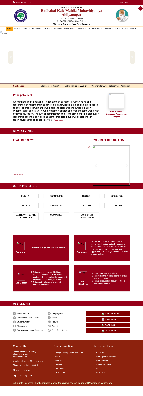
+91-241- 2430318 (23, 2)
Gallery (120, 2)
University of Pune (103, 364)
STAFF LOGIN (110, 319)
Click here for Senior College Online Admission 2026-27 (59, 86)
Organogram (60, 372)
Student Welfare (24, 322)
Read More (58, 120)
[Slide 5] (118, 182)
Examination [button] (68, 29)
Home (9, 29)
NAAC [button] (124, 29)
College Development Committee (69, 352)
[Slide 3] (111, 182)
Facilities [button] (25, 29)
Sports (54, 318)
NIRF (127, 2)
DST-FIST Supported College (71, 19)
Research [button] (107, 29)
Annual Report (101, 352)
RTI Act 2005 (101, 372)
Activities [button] (46, 29)
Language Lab (57, 313)
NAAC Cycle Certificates (106, 356)
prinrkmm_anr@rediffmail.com (31, 361)
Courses (58, 364)
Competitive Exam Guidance (29, 318)
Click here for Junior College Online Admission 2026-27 (109, 86)
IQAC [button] (117, 29)
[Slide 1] (103, 182)
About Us (59, 360)
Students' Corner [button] (94, 29)
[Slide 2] (107, 182)
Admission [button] (80, 29)
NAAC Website (102, 360)
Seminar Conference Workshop (30, 330)
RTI (97, 368)
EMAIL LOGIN (110, 331)
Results (55, 322)
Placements (22, 326)
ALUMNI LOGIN (111, 325)
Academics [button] (36, 29)
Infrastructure (23, 313)
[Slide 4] (115, 182)
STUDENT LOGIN (112, 314)
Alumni (55, 326)
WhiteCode (106, 383)
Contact (133, 29)
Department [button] (58, 29)
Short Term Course (60, 330)
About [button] (16, 29)
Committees (60, 368)
